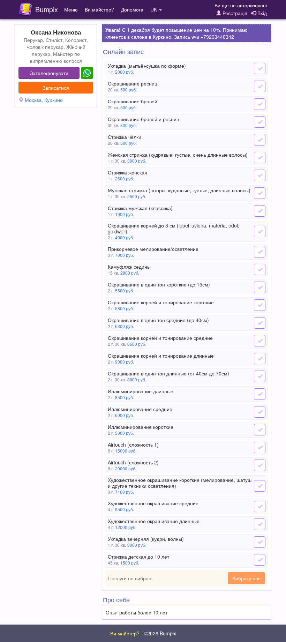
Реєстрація (234, 12)
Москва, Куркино (44, 99)
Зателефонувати (49, 72)
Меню (71, 9)
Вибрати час (246, 578)
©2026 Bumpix (160, 633)
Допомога (132, 9)
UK (154, 9)
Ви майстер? (99, 9)
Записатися (56, 87)
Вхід (261, 12)
